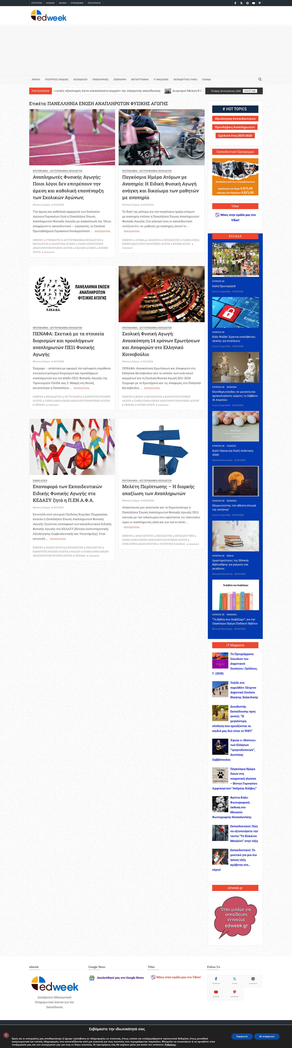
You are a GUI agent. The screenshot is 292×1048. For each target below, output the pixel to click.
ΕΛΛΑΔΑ (206, 79)
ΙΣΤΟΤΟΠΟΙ (36, 3)
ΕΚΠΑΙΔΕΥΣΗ (80, 79)
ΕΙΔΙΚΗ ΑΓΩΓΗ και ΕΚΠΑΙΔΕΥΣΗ (64, 547)
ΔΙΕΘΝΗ (62, 3)
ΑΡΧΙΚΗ (36, 79)
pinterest (234, 996)
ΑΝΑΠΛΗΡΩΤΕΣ (144, 535)
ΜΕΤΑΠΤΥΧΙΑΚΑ (140, 79)
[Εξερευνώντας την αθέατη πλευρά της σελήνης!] (235, 481)
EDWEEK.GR (218, 281)
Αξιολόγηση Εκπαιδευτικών (235, 119)
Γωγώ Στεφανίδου (221, 291)
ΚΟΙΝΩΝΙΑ (232, 387)
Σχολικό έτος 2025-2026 (235, 135)
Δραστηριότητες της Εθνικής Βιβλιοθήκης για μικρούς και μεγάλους (230, 564)
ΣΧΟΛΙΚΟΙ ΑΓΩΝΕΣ (85, 247)
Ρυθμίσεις (170, 1044)
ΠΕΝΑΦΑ (40, 404)
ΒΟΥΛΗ (139, 396)
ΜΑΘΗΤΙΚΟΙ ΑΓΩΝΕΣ (63, 243)
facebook (216, 983)
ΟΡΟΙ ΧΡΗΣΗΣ (94, 3)
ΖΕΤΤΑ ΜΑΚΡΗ (73, 396)
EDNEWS (38, 240)
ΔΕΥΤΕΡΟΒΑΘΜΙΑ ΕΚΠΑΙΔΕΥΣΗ (82, 240)
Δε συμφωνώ (266, 1036)
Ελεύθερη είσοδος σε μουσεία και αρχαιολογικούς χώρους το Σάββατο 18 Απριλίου (235, 395)
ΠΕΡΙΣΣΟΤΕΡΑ (102, 231)
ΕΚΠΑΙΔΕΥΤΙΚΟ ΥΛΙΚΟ (185, 79)
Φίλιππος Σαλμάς (41, 204)
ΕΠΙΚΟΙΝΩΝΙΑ (77, 3)
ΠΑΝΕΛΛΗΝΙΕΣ (100, 79)
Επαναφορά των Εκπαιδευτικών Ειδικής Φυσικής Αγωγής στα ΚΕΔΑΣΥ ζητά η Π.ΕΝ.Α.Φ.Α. (67, 493)
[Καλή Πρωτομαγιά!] (235, 259)
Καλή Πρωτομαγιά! (224, 286)
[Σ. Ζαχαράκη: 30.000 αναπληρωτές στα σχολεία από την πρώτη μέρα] (191, 91)
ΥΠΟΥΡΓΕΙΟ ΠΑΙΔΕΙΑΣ (56, 79)
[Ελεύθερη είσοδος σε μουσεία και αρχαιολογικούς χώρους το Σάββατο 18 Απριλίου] (235, 367)
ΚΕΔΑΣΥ (76, 551)
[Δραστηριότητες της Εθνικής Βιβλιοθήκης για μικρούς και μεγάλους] (235, 536)
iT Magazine (161, 79)
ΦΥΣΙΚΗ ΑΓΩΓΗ (181, 243)
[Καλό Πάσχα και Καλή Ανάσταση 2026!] (235, 426)
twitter (234, 983)
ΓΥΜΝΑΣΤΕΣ (53, 240)
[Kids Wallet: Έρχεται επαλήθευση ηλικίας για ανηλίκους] (235, 312)
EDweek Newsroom (222, 460)
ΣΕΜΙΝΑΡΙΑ (120, 79)
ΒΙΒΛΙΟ (230, 555)
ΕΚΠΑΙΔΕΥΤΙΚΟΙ (184, 535)
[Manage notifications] (6, 1035)
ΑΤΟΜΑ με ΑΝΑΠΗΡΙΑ (148, 240)
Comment (49, 252)
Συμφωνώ (242, 1036)
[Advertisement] (146, 50)
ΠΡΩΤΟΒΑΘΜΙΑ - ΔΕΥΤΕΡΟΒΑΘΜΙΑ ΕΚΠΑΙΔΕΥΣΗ (57, 170)
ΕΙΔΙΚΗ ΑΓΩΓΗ (40, 480)
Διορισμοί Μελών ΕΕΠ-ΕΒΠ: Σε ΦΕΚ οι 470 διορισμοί (147, 91)
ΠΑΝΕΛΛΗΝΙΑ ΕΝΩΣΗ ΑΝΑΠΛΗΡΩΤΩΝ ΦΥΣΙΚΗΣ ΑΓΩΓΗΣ (77, 400)
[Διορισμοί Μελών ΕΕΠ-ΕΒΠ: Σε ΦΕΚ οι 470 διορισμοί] (106, 91)
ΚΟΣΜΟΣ (50, 3)
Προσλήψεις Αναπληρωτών (235, 127)
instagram (253, 983)
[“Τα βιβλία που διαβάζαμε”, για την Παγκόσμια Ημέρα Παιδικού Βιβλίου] (235, 595)
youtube (216, 996)
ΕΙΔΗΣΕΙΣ (231, 445)
